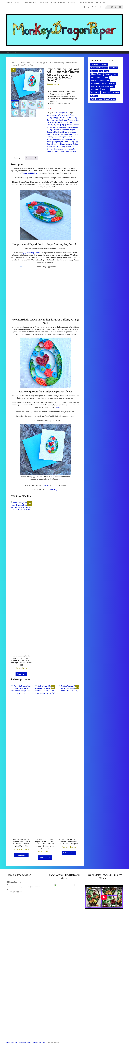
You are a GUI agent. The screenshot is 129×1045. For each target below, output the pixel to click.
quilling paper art (64, 149)
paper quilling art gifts (62, 137)
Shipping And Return (86, 2)
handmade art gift (53, 115)
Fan (101, 71)
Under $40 (95, 93)
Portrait (94, 87)
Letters (105, 77)
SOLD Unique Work (23, 63)
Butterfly (103, 65)
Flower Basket (96, 74)
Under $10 (95, 90)
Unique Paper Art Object (68, 151)
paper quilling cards (69, 139)
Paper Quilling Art (30, 2)
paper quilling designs (55, 142)
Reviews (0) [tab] (31, 158)
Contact (72, 2)
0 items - (99, 7)
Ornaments (95, 83)
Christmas (113, 68)
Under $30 (105, 90)
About (18, 2)
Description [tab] (19, 158)
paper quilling (68, 125)
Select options (21, 855)
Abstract (94, 65)
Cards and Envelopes (99, 68)
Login (88, 7)
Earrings (45, 2)
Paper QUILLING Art (30, 173)
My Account (101, 2)
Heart (115, 74)
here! (58, 407)
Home (10, 2)
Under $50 (106, 93)
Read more (21, 674)
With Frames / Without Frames (103, 99)
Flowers (108, 74)
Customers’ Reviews (58, 2)
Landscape (95, 77)
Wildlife (94, 96)
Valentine (115, 93)
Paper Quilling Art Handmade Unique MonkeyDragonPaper (26, 1042)
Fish (106, 71)
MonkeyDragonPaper (55, 125)
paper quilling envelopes (63, 144)
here (20, 882)
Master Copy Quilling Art (100, 80)
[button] (40, 71)
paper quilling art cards (64, 127)
